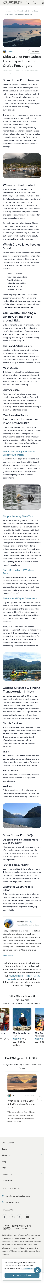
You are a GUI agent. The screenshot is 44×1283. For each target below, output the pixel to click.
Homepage (8, 11)
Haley (11, 51)
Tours (4, 1149)
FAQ (4, 1168)
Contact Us (7, 1174)
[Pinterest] (19, 1216)
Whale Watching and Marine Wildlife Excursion (19, 453)
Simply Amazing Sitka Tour (18, 516)
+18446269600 (13, 1202)
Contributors (7, 1180)
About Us (6, 1155)
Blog (4, 1161)
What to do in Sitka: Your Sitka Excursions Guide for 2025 (21, 1104)
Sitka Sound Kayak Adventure (20, 598)
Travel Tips (17, 11)
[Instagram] (12, 1216)
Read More (8, 955)
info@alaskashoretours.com (18, 1196)
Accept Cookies (22, 1275)
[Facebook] (4, 1216)
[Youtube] (27, 1216)
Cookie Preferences (30, 1268)
